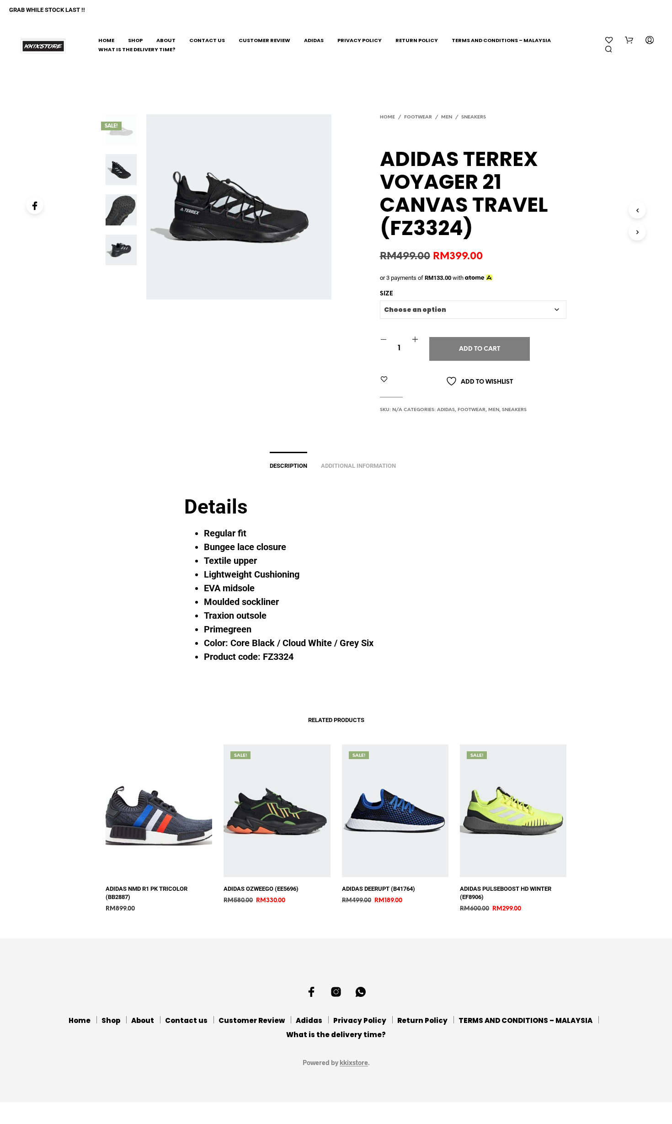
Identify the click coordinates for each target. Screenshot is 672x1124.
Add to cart (479, 349)
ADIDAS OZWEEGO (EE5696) (261, 888)
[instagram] (336, 991)
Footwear (418, 117)
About (166, 40)
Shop (135, 40)
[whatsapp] (360, 991)
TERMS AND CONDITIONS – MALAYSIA (501, 40)
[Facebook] (34, 205)
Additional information (358, 465)
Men (446, 117)
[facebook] (311, 991)
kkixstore (354, 1062)
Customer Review (264, 40)
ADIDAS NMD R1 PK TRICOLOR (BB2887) (146, 892)
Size (386, 294)
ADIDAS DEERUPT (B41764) (378, 888)
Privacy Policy (359, 40)
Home (106, 40)
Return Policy (416, 40)
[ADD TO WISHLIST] (165, 870)
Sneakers (473, 117)
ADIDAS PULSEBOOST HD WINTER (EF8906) (505, 892)
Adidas (314, 40)
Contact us (207, 40)
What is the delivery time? (137, 49)
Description (288, 465)
